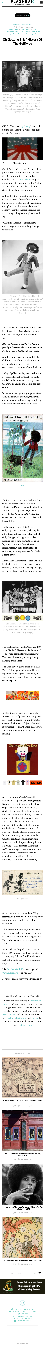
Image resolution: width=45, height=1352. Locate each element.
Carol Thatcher (25, 32)
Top (35, 1273)
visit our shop (25, 1025)
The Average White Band (33, 34)
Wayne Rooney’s (10, 972)
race (14, 34)
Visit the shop (21, 15)
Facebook (10, 1018)
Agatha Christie (12, 32)
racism (20, 34)
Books (11, 29)
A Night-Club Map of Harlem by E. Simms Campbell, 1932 (22, 1101)
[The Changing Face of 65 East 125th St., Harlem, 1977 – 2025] (22, 1130)
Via (22, 485)
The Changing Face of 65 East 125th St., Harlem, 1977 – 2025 (22, 1154)
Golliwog (8, 34)
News (17, 29)
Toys (22, 29)
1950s (28, 29)
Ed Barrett (16, 25)
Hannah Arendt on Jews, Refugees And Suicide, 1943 (22, 1260)
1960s (34, 29)
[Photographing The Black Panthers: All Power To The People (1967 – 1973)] (22, 1184)
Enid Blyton (36, 32)
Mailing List (9, 1014)
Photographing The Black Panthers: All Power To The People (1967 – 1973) (23, 1208)
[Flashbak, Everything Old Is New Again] (22, 2)
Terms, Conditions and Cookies (23, 1316)
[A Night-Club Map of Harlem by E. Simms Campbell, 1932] (22, 1077)
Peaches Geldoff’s (15, 969)
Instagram (21, 1018)
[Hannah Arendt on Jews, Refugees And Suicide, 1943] (22, 1237)
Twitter (34, 1018)
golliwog (26, 126)
